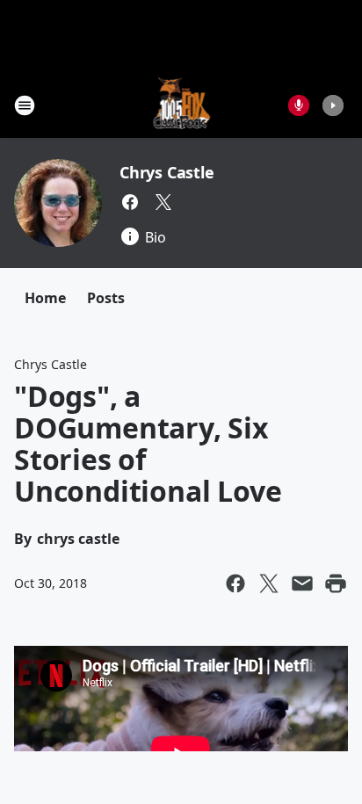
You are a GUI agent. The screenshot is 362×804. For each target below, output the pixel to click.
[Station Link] (181, 105)
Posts (106, 298)
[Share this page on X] (269, 583)
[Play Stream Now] (333, 105)
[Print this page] (335, 583)
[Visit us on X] (163, 202)
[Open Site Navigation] (24, 105)
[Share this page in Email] (302, 583)
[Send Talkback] (298, 105)
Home (45, 298)
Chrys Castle (166, 172)
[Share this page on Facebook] (235, 583)
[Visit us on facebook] (130, 202)
